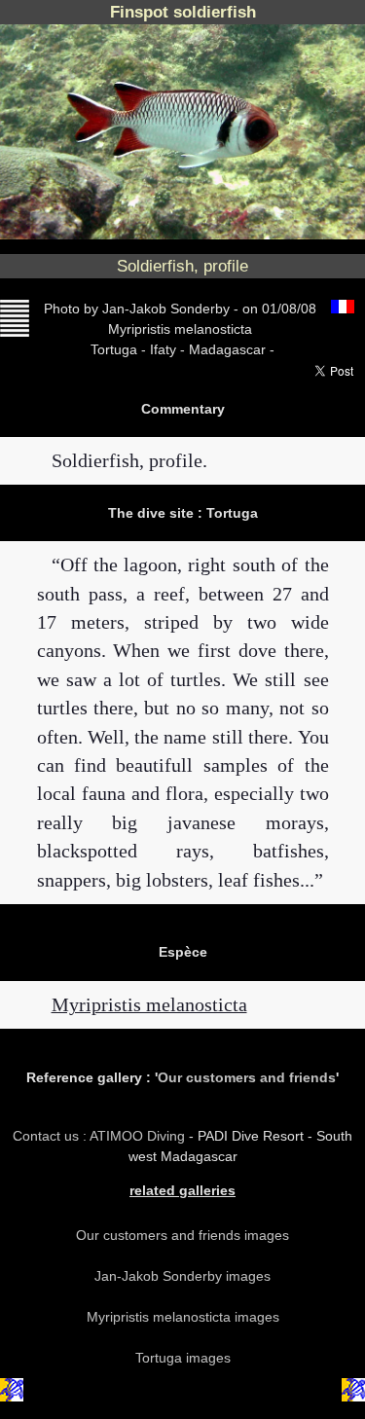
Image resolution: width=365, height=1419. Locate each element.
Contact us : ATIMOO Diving (101, 1136)
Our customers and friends (247, 1077)
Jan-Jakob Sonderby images (182, 1276)
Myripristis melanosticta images (183, 1317)
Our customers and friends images (182, 1235)
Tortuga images (183, 1357)
